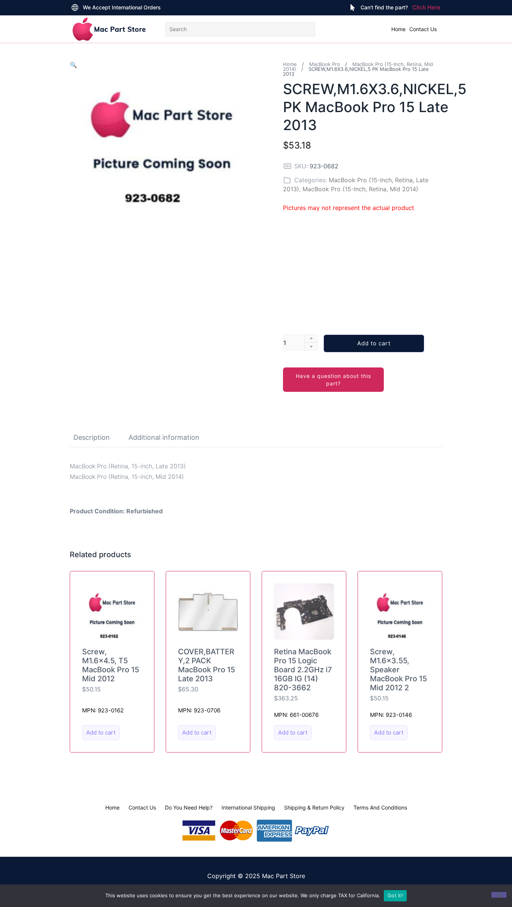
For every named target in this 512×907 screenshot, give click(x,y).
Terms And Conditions (380, 807)
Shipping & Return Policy (314, 807)
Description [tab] (91, 437)
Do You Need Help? (189, 807)
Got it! (395, 895)
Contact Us (423, 29)
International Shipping (248, 807)
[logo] (109, 29)
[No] (498, 895)
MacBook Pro (324, 64)
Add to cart (374, 343)
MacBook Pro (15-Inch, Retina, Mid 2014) (360, 189)
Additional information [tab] (164, 437)
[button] (73, 65)
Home (398, 29)
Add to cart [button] (100, 732)
